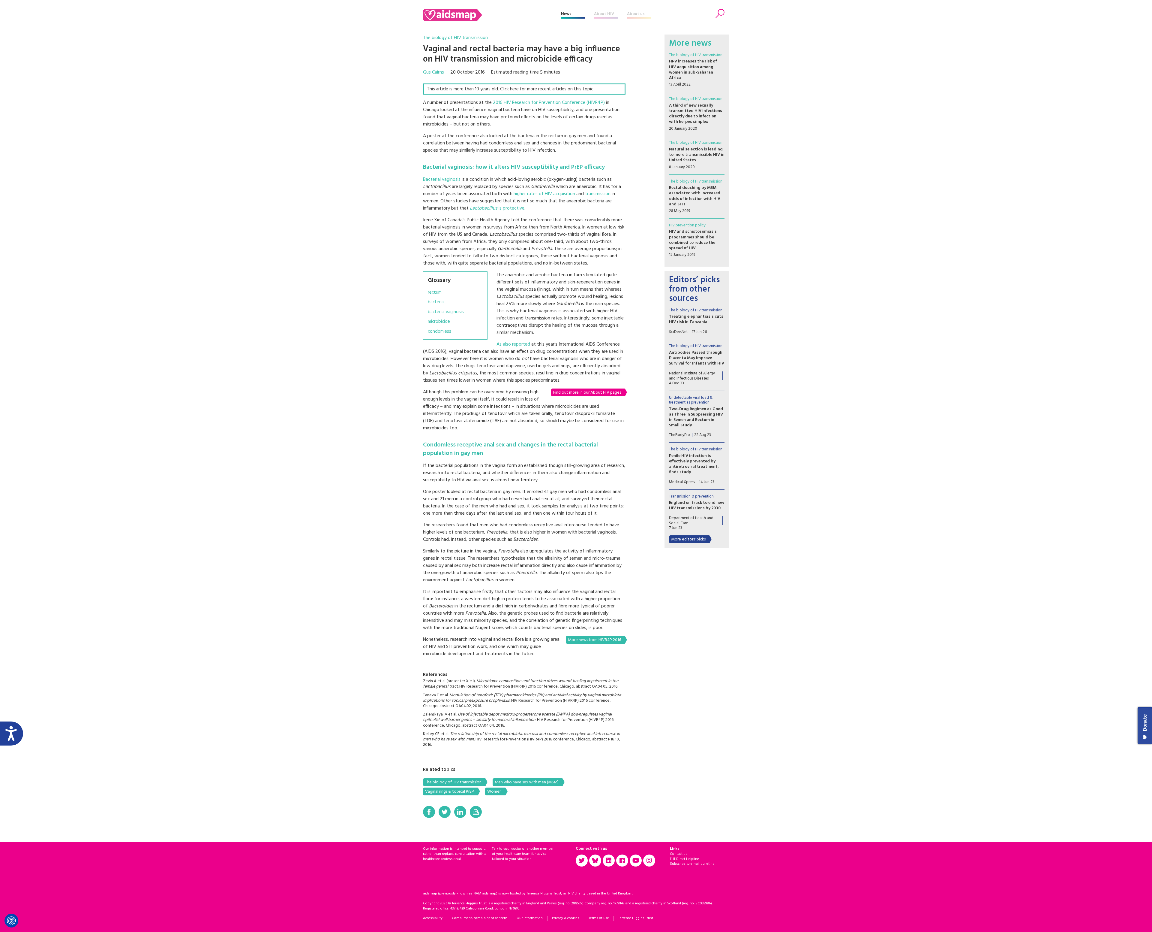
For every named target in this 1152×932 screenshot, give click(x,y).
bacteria (436, 302)
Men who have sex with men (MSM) (527, 782)
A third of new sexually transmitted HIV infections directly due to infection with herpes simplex (695, 114)
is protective (497, 208)
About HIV (604, 14)
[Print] (476, 812)
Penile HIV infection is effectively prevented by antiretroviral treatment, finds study (694, 464)
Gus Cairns (433, 72)
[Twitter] (445, 812)
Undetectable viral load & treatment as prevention (690, 400)
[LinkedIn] (460, 812)
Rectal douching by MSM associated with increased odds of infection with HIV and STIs (694, 196)
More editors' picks (688, 539)
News (566, 14)
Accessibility (432, 918)
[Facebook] (429, 812)
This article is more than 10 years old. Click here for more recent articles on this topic (510, 89)
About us (636, 14)
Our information (530, 918)
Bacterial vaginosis (441, 179)
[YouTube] (636, 861)
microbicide (439, 321)
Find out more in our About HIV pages (587, 392)
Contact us (678, 854)
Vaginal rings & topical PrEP (449, 791)
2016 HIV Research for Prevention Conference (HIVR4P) (549, 103)
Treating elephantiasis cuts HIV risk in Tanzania (696, 319)
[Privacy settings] (11, 920)
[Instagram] (649, 861)
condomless (439, 331)
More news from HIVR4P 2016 (594, 640)
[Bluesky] (595, 861)
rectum (435, 292)
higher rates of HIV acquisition (544, 194)
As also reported (513, 344)
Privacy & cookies (565, 918)
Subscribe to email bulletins (692, 864)
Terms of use (599, 918)
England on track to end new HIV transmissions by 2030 (696, 505)
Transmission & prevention (691, 496)
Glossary (439, 280)
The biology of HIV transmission (455, 38)
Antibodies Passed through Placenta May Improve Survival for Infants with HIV (696, 358)
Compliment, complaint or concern (479, 918)
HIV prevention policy (687, 225)
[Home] (492, 15)
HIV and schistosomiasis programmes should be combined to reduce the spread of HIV (693, 240)
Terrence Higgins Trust (635, 918)
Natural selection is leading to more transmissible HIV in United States (696, 155)
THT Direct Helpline (684, 859)
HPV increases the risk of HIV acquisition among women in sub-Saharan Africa (693, 69)
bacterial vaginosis (446, 312)
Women (494, 791)
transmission (597, 194)
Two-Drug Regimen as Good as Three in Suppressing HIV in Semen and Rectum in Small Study (696, 417)
